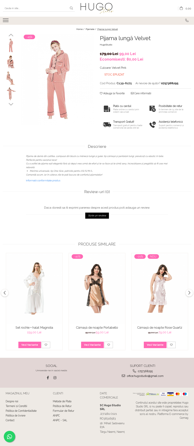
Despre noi (12, 401)
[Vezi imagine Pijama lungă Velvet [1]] (11, 61)
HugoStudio (106, 44)
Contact (10, 420)
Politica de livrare (15, 415)
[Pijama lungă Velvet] (57, 79)
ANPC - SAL (60, 420)
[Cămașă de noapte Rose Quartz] (159, 288)
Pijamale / (91, 29)
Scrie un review (97, 215)
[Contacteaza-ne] (187, 20)
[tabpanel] (57, 79)
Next (11, 104)
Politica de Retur (62, 406)
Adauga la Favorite (113, 93)
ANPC (56, 415)
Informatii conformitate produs (43, 180)
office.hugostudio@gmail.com (144, 375)
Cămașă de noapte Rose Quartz (159, 327)
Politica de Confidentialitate (21, 410)
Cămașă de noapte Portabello (97, 327)
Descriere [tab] (97, 146)
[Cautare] (71, 8)
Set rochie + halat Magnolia (34, 327)
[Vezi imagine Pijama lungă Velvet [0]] (11, 45)
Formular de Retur (63, 410)
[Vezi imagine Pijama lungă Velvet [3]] (11, 94)
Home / (80, 29)
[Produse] (6, 21)
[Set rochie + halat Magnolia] (34, 288)
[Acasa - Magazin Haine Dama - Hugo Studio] (97, 8)
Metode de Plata (62, 401)
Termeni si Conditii (16, 406)
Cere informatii (142, 93)
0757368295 (145, 371)
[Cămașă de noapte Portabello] (97, 288)
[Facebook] (48, 377)
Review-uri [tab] (97, 191)
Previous (11, 35)
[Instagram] (55, 377)
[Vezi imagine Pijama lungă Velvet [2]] (11, 78)
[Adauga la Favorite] (46, 345)
